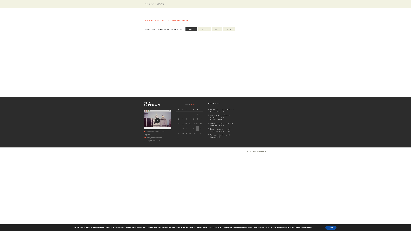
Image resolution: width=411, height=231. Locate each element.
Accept (331, 228)
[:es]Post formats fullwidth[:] (175, 29)
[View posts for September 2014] (178, 104)
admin (162, 29)
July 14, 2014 (152, 29)
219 (205, 29)
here (310, 228)
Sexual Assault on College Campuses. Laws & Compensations (220, 117)
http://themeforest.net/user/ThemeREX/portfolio (166, 20)
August (190, 104)
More (191, 29)
